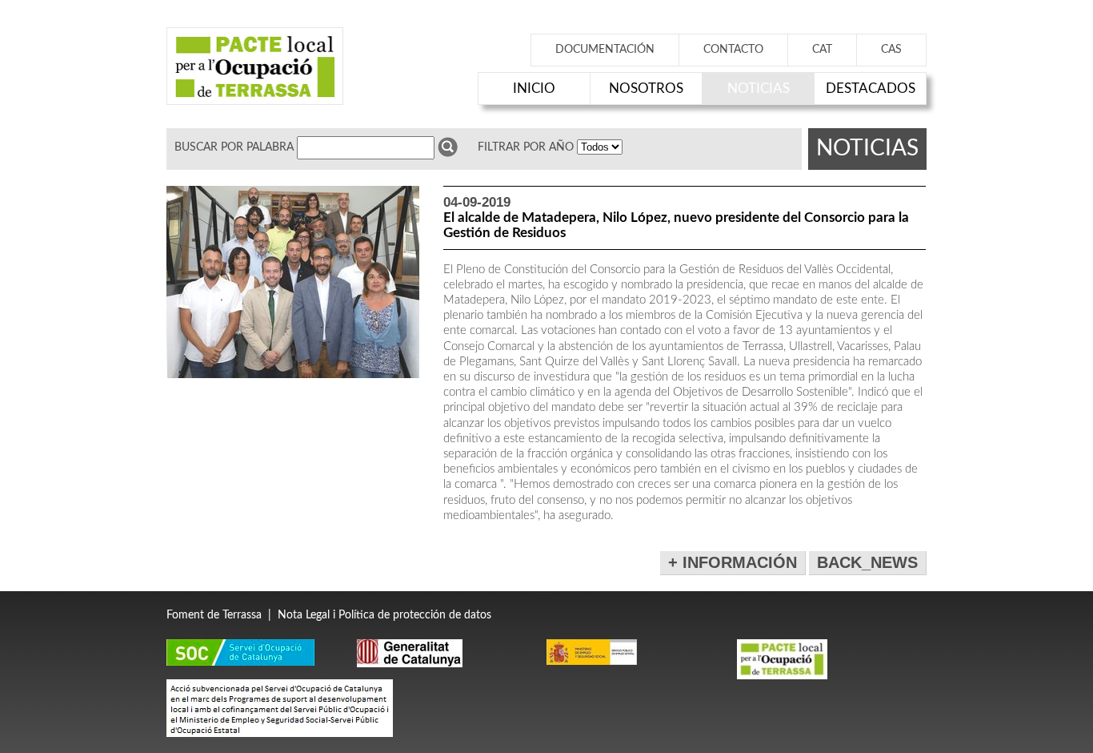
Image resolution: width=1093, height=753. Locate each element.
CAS (891, 49)
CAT (822, 49)
